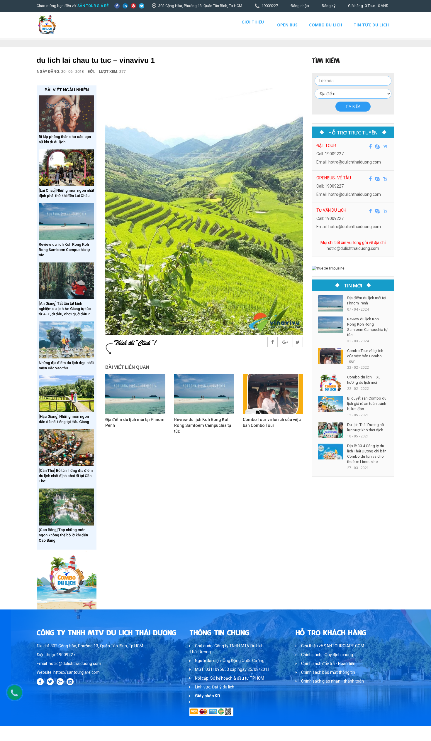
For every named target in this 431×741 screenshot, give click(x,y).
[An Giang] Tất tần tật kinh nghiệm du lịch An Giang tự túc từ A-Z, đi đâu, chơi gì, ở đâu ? (65, 308)
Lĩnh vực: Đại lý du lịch (214, 687)
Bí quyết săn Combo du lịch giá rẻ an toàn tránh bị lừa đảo (366, 403)
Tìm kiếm (353, 107)
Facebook (117, 6)
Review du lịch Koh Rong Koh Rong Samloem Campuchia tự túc (64, 249)
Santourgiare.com (379, 733)
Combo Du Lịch (325, 25)
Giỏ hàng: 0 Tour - (368, 6)
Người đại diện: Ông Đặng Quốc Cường (229, 660)
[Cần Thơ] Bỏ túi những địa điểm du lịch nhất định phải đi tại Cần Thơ (66, 475)
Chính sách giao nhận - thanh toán (332, 681)
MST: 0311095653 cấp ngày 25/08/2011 (232, 669)
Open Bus (287, 25)
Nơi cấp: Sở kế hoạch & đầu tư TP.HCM (229, 678)
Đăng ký (328, 6)
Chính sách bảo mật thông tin (328, 672)
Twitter (141, 6)
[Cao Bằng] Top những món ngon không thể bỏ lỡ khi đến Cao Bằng (63, 535)
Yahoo (385, 146)
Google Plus (60, 681)
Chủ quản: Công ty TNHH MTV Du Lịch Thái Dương (226, 649)
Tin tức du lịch (371, 25)
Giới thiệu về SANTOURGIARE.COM (332, 646)
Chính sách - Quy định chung (327, 654)
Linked (125, 6)
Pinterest (133, 6)
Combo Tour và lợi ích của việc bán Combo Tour (365, 355)
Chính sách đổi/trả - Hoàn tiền (328, 663)
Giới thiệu (253, 22)
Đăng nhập (300, 6)
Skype (377, 146)
